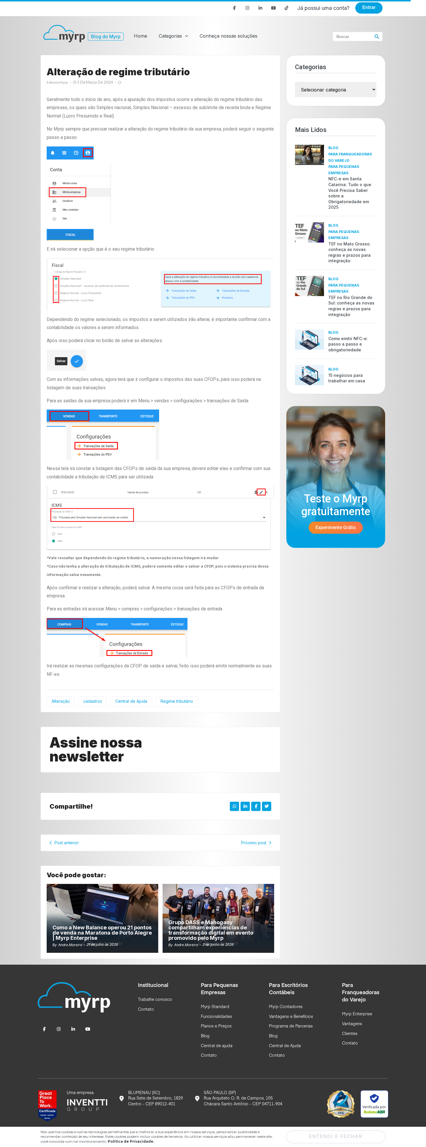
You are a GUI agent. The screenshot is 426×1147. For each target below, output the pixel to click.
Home (140, 36)
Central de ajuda (216, 1046)
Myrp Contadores (286, 1007)
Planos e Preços (216, 1026)
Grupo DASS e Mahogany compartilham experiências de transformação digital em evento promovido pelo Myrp (210, 930)
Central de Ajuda (285, 1046)
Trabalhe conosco (155, 1000)
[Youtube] (273, 7)
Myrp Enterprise (357, 1014)
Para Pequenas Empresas (343, 169)
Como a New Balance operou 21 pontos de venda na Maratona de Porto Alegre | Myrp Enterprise (102, 933)
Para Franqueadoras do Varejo (350, 157)
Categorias (170, 36)
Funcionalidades (216, 1017)
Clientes (349, 1034)
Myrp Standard (215, 1007)
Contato (146, 1009)
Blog (333, 148)
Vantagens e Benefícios (291, 1017)
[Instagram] (247, 7)
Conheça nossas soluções (228, 36)
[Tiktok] (286, 7)
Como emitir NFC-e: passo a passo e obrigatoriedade (348, 344)
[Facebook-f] (234, 7)
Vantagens (352, 1024)
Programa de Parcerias (291, 1026)
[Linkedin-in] (260, 7)
